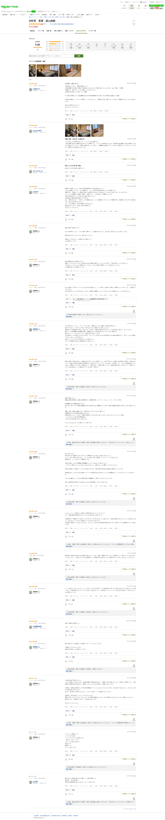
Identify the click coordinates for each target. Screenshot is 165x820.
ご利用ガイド (128, 2)
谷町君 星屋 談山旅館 (42, 20)
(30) (81, 31)
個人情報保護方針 (45, 815)
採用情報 (64, 815)
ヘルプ (121, 2)
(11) (58, 31)
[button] (32, 70)
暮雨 (73, 115)
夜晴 (73, 155)
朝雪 (73, 215)
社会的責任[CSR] (55, 815)
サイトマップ (135, 2)
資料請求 (75, 815)
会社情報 (36, 815)
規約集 (70, 815)
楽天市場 (152, 2)
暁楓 (73, 302)
